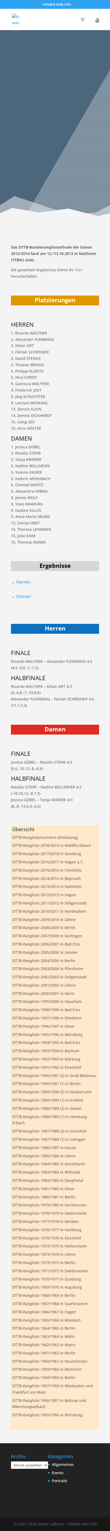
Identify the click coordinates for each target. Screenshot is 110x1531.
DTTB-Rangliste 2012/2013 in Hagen (44, 894)
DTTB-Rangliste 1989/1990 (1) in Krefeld (47, 1100)
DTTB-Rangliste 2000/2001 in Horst (43, 993)
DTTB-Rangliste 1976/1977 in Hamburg (46, 1229)
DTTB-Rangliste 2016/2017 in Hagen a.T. (48, 861)
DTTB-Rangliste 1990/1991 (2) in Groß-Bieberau (54, 1075)
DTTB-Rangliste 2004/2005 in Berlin (43, 960)
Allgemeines (63, 1464)
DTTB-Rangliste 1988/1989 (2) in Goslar (46, 1108)
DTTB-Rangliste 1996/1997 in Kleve (43, 1026)
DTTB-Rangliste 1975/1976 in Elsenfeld (46, 1238)
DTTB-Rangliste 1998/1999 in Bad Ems (46, 1009)
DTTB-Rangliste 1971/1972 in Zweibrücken (50, 1270)
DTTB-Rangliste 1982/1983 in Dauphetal (47, 1180)
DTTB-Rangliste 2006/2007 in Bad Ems (46, 944)
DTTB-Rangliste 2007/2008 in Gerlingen (47, 935)
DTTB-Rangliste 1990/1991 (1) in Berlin (46, 1083)
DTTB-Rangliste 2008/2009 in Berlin (43, 927)
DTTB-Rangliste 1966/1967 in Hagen (44, 1311)
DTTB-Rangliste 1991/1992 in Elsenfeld (46, 1067)
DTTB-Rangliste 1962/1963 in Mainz (44, 1344)
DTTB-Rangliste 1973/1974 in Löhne (44, 1254)
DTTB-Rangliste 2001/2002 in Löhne (44, 985)
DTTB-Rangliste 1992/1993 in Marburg (46, 1059)
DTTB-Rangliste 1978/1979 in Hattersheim (49, 1213)
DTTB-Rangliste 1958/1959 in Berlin (43, 1377)
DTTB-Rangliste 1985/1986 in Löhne (44, 1155)
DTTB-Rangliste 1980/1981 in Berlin (43, 1196)
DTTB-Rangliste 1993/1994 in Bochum (45, 1050)
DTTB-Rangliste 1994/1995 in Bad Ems (46, 1042)
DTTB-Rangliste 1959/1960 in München (47, 1369)
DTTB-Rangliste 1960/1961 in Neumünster (49, 1361)
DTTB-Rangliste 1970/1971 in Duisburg (46, 1279)
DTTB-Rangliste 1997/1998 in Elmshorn (47, 1017)
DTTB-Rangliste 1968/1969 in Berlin (43, 1295)
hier (78, 269)
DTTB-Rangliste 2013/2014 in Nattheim (46, 886)
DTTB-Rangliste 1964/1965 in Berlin (43, 1328)
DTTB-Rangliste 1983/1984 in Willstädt (46, 1172)
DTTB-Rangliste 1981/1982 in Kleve (43, 1188)
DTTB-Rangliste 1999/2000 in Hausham (47, 1001)
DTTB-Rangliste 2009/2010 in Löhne (44, 919)
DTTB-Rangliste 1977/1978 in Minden (45, 1221)
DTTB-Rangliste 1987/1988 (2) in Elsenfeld (49, 1131)
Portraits (59, 1480)
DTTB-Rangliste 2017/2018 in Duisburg (46, 853)
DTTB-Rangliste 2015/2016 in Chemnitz (47, 870)
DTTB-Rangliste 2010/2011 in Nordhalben (49, 911)
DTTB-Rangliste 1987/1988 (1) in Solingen (48, 1139)
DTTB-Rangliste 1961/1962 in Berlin (43, 1352)
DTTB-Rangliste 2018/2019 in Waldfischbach (51, 845)
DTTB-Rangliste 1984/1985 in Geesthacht (48, 1163)
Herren (23, 582)
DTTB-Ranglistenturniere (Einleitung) (45, 837)
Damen (23, 596)
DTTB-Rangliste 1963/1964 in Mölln (43, 1336)
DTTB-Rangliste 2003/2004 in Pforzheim (47, 968)
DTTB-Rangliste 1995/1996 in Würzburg (47, 1034)
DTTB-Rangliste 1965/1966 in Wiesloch (46, 1320)
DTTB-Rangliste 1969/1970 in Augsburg (47, 1287)
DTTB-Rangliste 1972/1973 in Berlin (43, 1262)
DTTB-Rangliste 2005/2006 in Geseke (45, 952)
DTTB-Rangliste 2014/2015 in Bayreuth (46, 878)
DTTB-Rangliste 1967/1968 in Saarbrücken (50, 1303)
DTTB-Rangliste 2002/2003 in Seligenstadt (49, 976)
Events (58, 1472)
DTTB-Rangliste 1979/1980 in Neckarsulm (49, 1204)
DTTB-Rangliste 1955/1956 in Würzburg (47, 1414)
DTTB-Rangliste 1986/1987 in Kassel (44, 1147)
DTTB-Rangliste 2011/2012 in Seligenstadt (49, 903)
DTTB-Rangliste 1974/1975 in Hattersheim (49, 1246)
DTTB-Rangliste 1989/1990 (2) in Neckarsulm (52, 1091)
